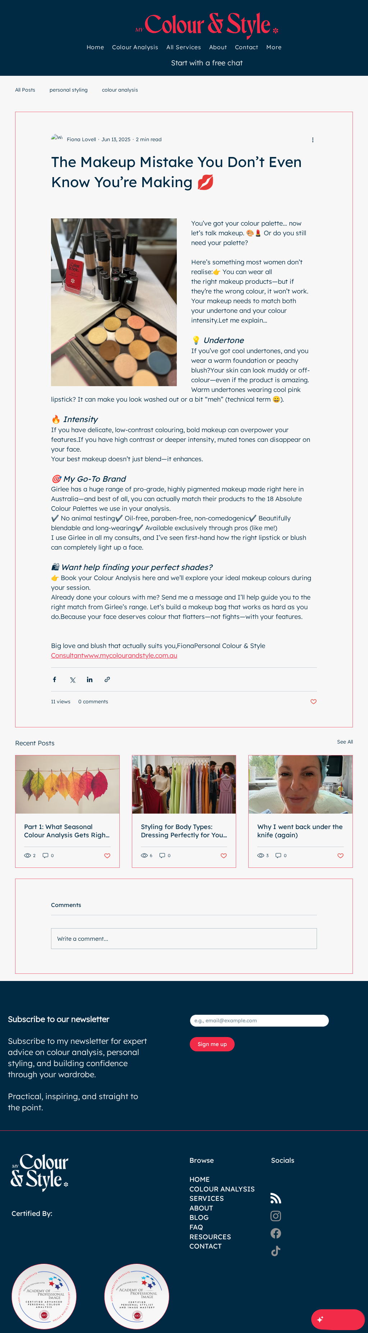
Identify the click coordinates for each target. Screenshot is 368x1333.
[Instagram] (276, 1216)
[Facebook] (276, 1233)
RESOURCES (210, 1236)
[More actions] (312, 139)
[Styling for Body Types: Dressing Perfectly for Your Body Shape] (184, 784)
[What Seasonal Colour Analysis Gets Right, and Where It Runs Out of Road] (67, 784)
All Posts (25, 90)
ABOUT (201, 1208)
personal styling (69, 90)
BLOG (199, 1217)
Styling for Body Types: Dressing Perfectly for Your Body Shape (183, 831)
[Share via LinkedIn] (89, 679)
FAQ (196, 1227)
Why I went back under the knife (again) (300, 831)
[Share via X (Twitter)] (72, 679)
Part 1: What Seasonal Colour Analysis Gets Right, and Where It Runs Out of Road (67, 831)
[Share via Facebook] (54, 679)
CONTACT (205, 1246)
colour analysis (120, 90)
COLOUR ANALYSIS (222, 1189)
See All (345, 742)
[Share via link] (107, 679)
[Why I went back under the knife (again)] (301, 784)
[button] (273, 47)
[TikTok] (276, 1251)
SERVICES (206, 1198)
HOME (199, 1179)
